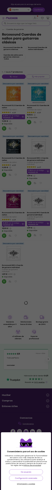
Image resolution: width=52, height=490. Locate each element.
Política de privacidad (32, 465)
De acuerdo (26, 471)
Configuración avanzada (26, 478)
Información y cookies (26, 484)
